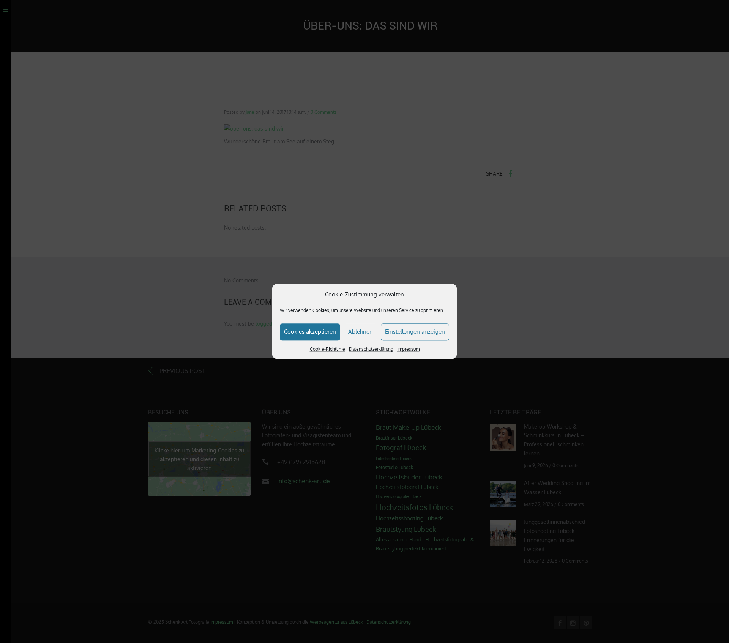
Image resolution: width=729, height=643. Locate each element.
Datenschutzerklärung (371, 349)
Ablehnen (360, 331)
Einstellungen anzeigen (415, 331)
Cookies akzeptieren (310, 331)
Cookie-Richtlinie (327, 349)
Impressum (408, 349)
